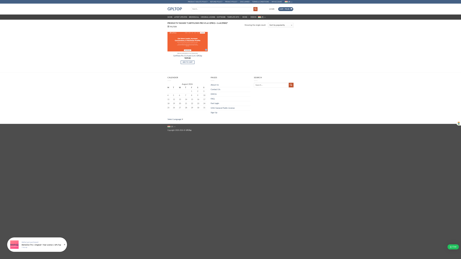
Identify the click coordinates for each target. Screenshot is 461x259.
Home (169, 17)
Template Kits (233, 17)
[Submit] (255, 9)
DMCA (214, 94)
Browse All (194, 17)
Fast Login (215, 103)
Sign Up (214, 113)
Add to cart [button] (188, 62)
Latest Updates (180, 17)
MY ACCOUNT (277, 2)
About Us (215, 85)
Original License (208, 17)
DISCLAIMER (244, 2)
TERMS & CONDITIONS (260, 2)
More (244, 17)
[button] (271, 9)
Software (221, 17)
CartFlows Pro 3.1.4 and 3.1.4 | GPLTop (187, 56)
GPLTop (174, 9)
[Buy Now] (37, 244)
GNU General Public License (223, 108)
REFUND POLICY (216, 2)
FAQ (213, 99)
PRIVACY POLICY (231, 2)
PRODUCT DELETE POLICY (198, 2)
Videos (253, 17)
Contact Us (215, 89)
